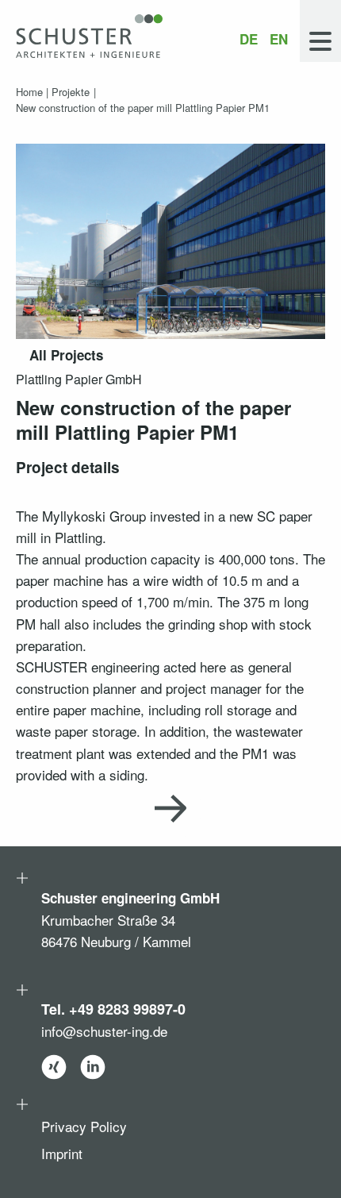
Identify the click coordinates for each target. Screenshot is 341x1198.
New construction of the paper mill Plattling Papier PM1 (143, 107)
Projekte (71, 91)
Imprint (61, 1153)
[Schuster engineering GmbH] (89, 36)
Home (29, 91)
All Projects (66, 354)
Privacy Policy (84, 1126)
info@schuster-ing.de (104, 1030)
